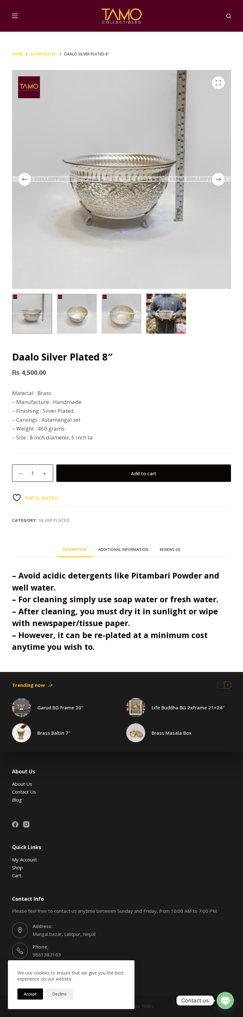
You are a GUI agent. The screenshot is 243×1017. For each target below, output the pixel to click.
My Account (24, 859)
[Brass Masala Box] (135, 732)
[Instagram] (26, 824)
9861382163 (47, 954)
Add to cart (143, 473)
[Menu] (15, 16)
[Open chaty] (225, 1000)
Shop (17, 867)
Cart (16, 875)
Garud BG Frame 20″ (60, 707)
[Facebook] (15, 824)
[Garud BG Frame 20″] (21, 707)
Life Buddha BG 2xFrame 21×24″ (188, 707)
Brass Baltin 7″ (54, 733)
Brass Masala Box (171, 733)
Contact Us (24, 792)
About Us (22, 784)
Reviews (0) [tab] (170, 549)
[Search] (228, 16)
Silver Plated (54, 520)
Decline (60, 994)
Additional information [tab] (123, 549)
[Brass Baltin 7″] (21, 732)
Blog (17, 799)
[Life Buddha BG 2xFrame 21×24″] (135, 707)
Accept (30, 994)
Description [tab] (75, 549)
